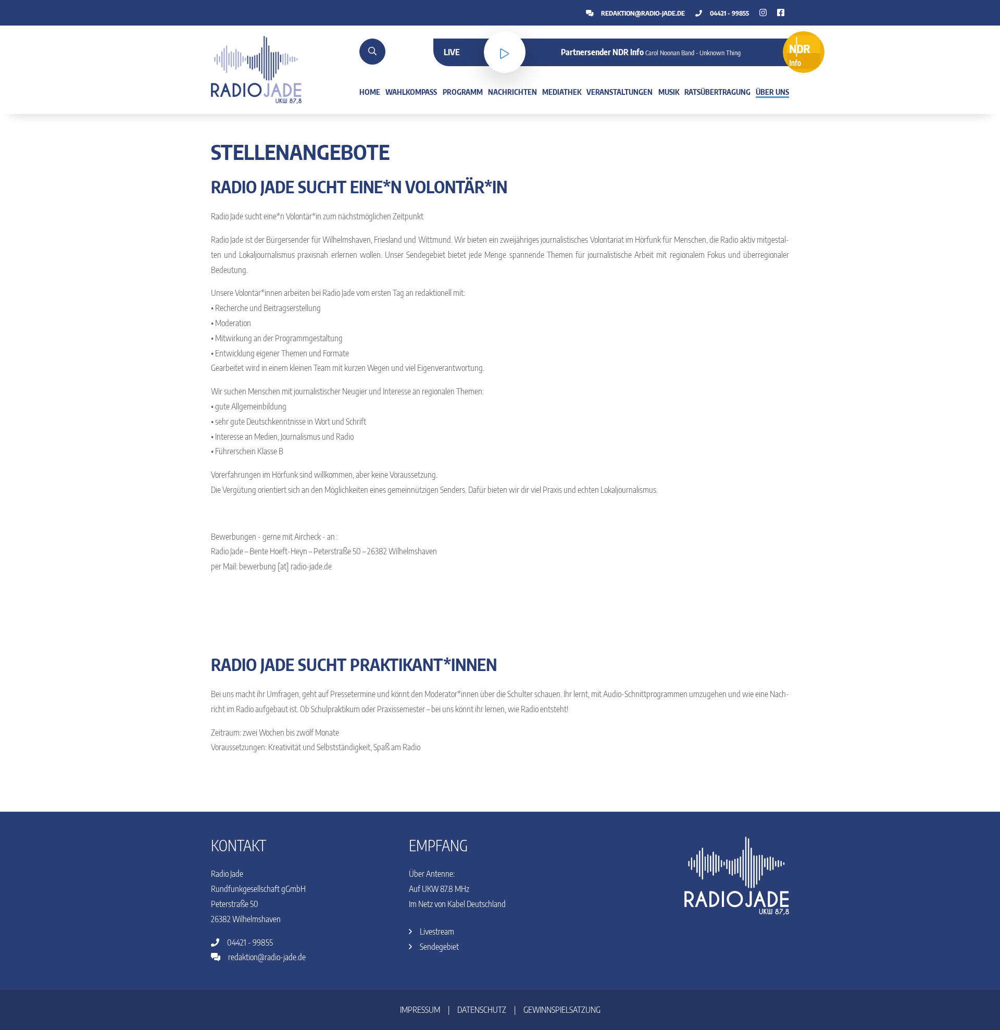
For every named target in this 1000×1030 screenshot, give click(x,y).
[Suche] (372, 52)
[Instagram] (780, 12)
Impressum (420, 1009)
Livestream (436, 931)
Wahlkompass (411, 91)
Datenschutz (481, 1009)
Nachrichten (512, 91)
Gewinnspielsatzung (562, 1009)
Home (369, 91)
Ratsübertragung (717, 91)
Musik (668, 91)
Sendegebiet (438, 946)
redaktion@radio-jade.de (642, 13)
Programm (463, 91)
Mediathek (561, 91)
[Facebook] (763, 12)
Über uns (772, 91)
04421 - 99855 (728, 13)
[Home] (256, 69)
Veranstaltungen (619, 91)
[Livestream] (505, 52)
